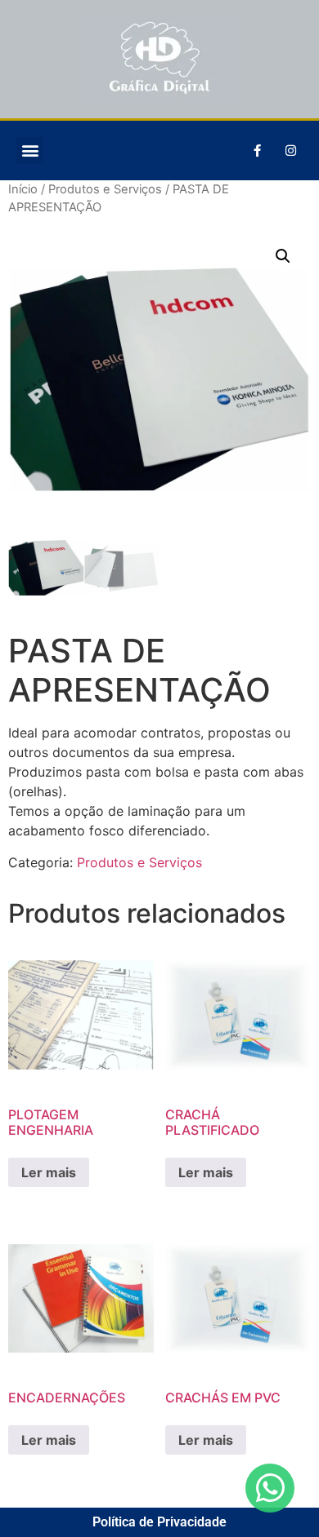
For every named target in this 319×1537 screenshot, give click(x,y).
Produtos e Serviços (105, 189)
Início (23, 189)
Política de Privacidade (159, 1522)
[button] (29, 150)
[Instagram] (290, 150)
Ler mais (48, 1172)
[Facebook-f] (257, 150)
